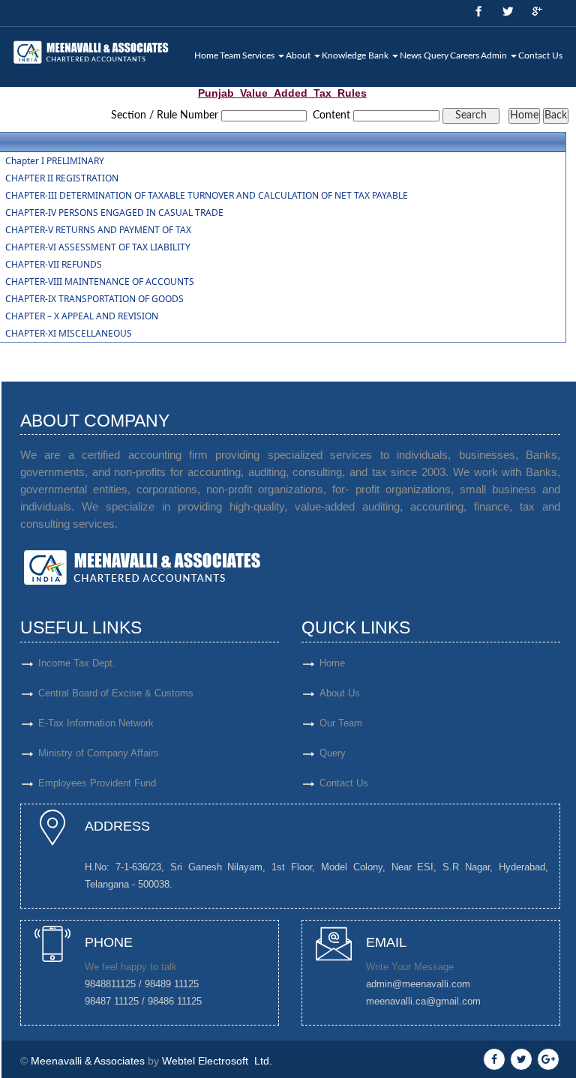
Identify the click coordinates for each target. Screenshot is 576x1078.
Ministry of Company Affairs (98, 753)
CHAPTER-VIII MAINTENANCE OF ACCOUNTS (99, 282)
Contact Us (540, 55)
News (411, 55)
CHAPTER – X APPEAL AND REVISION (81, 316)
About (299, 55)
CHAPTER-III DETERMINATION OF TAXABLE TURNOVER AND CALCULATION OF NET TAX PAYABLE (206, 196)
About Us (340, 693)
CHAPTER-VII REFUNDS (53, 265)
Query (436, 55)
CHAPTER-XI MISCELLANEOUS (68, 334)
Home (206, 55)
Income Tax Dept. (77, 663)
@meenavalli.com (431, 984)
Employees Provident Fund (97, 783)
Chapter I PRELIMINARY (54, 161)
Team (230, 55)
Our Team (341, 723)
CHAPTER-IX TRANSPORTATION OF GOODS (94, 299)
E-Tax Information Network (96, 723)
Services (259, 55)
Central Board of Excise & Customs (116, 693)
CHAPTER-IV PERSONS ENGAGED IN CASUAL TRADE (114, 213)
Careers (464, 55)
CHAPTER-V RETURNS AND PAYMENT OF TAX (98, 230)
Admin (495, 55)
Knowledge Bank (356, 55)
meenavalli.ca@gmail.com (423, 1001)
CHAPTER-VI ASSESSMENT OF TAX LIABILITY (97, 247)
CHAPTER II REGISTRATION (61, 178)
